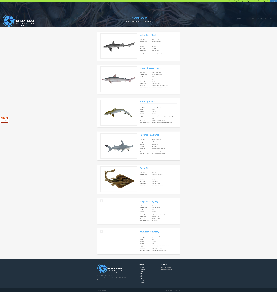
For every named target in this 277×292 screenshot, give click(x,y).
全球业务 (266, 19)
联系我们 (272, 19)
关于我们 (142, 267)
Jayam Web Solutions (175, 290)
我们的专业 (142, 271)
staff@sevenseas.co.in (167, 269)
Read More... (100, 279)
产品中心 (246, 19)
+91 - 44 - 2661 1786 (167, 267)
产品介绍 (239, 19)
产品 (141, 275)
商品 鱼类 (142, 273)
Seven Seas (101, 290)
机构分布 (260, 19)
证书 (141, 276)
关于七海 (232, 19)
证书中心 (254, 19)
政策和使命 (142, 269)
